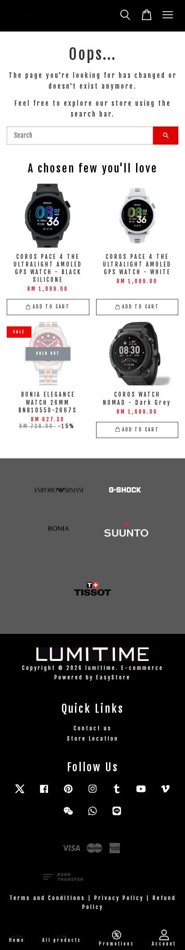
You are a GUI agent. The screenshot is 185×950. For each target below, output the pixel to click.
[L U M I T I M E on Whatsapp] (92, 815)
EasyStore (113, 677)
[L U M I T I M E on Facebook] (44, 793)
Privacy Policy (119, 898)
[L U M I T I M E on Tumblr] (116, 793)
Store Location (93, 738)
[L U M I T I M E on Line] (116, 815)
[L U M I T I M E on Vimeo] (165, 793)
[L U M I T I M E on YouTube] (141, 793)
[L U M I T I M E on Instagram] (92, 793)
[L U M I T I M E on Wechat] (68, 815)
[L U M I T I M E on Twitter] (19, 793)
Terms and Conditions (47, 898)
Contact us (93, 728)
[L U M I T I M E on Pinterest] (68, 793)
